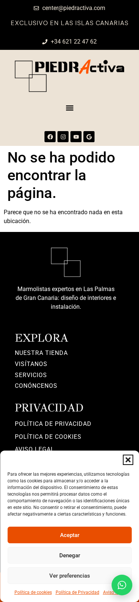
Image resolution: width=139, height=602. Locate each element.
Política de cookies (33, 592)
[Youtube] (76, 136)
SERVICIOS (31, 375)
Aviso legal (114, 592)
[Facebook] (50, 136)
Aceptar (69, 535)
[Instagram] (63, 136)
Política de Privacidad (77, 592)
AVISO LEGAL (34, 449)
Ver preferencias (69, 575)
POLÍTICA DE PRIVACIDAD (53, 423)
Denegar (69, 555)
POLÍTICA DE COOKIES (48, 436)
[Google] (89, 136)
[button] (128, 460)
